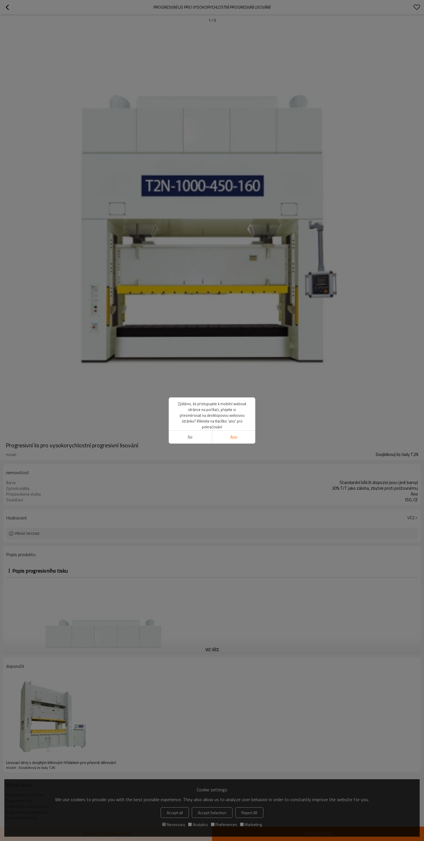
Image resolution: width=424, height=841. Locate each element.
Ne (190, 437)
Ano (233, 437)
